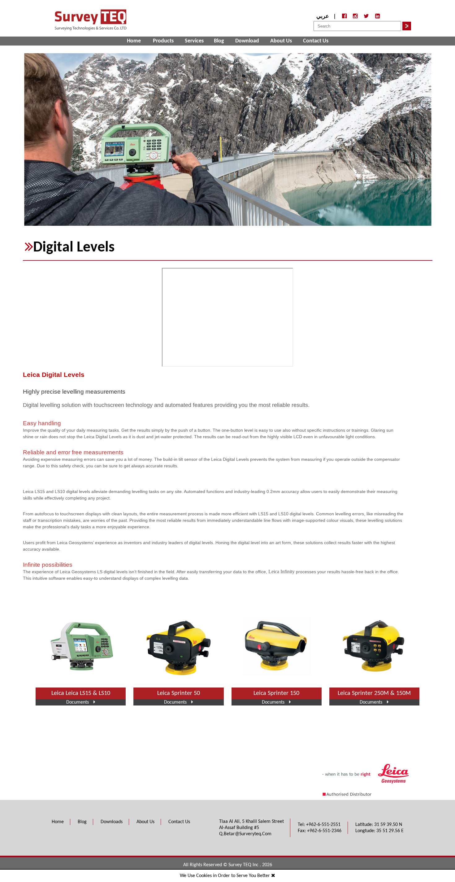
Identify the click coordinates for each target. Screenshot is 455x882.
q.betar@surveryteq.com (245, 834)
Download (247, 41)
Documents (77, 702)
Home (134, 41)
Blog (219, 41)
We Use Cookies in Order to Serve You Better (225, 875)
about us (281, 41)
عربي (322, 17)
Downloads (112, 821)
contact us (315, 41)
